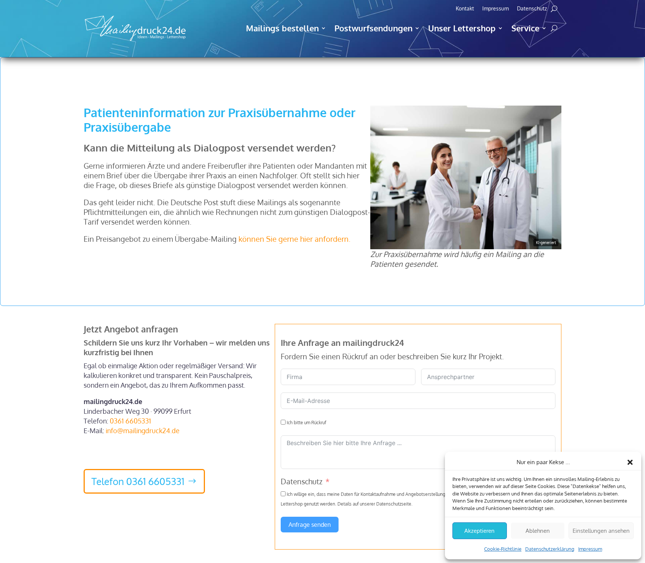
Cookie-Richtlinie (502, 549)
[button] (630, 462)
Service (525, 28)
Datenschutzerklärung (549, 549)
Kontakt (465, 9)
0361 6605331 (130, 421)
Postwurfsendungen (373, 28)
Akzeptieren (479, 530)
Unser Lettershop (462, 28)
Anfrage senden (310, 524)
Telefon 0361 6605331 (137, 481)
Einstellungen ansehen (601, 530)
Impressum (590, 549)
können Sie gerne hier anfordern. (294, 239)
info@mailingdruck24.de (143, 430)
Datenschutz (532, 9)
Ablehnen (538, 530)
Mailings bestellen (282, 28)
